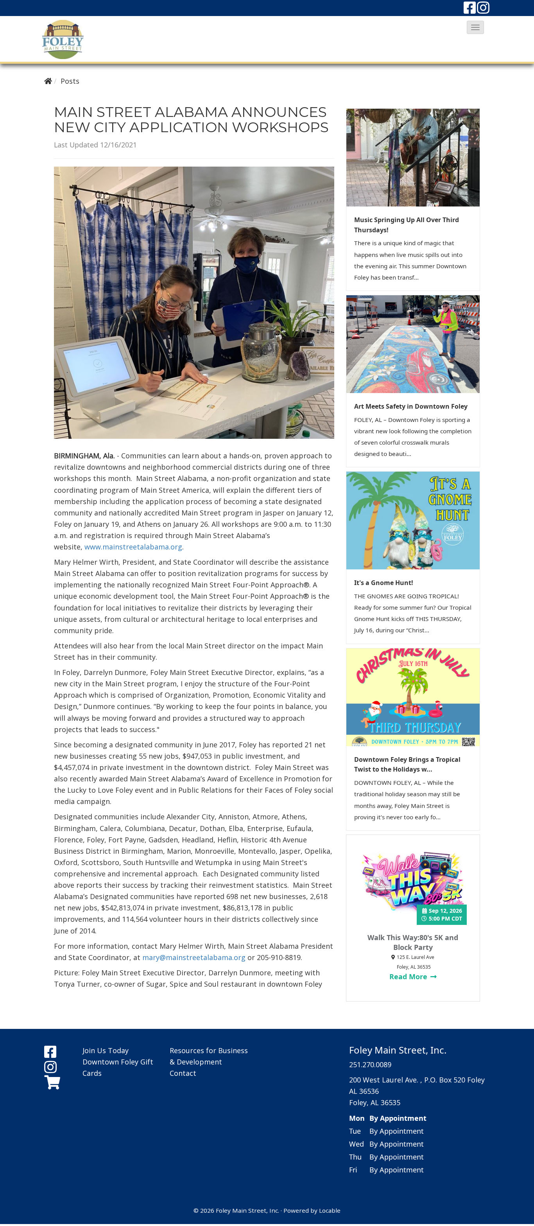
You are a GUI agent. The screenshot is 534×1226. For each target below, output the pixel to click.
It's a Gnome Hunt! (383, 582)
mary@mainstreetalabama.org (193, 957)
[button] (475, 27)
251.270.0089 (370, 1064)
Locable (329, 1210)
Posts (70, 81)
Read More (409, 976)
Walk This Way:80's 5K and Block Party (412, 942)
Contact (183, 1073)
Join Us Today (105, 1050)
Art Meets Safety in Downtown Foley (411, 406)
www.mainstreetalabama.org (133, 546)
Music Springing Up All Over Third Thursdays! (406, 224)
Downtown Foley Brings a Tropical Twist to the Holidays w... (407, 764)
